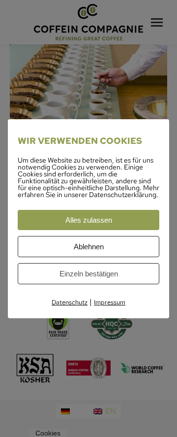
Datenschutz (70, 302)
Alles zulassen (88, 220)
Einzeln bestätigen (88, 273)
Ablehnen (89, 246)
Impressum (109, 302)
